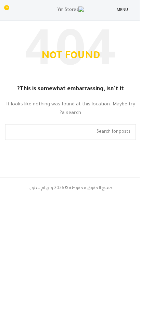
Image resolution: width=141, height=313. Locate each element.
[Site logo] (70, 10)
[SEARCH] (13, 132)
